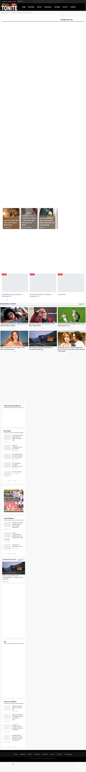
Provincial (37, 754)
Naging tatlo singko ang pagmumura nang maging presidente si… (17, 525)
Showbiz (45, 754)
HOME (24, 7)
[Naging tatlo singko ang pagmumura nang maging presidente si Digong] (7, 524)
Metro (30, 754)
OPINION (73, 7)
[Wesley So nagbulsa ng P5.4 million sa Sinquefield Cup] (43, 283)
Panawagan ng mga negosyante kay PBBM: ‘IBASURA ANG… (17, 438)
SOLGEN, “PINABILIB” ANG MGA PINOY (17, 447)
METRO (39, 7)
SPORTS (65, 7)
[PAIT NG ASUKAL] (7, 474)
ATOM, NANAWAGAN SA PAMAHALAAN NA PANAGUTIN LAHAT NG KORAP (13, 536)
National (22, 754)
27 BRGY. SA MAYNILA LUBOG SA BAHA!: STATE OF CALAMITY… (17, 727)
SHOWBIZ (57, 7)
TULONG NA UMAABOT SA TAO (17, 545)
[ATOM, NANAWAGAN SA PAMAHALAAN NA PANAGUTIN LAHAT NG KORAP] (7, 535)
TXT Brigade (68, 754)
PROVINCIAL (48, 7)
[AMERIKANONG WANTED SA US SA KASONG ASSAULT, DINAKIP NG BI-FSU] (7, 737)
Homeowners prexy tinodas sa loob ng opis (17, 707)
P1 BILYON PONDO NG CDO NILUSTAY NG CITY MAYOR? (17, 456)
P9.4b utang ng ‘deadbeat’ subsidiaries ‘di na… (17, 464)
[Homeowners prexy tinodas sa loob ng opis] (7, 708)
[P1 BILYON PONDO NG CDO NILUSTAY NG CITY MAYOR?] (7, 456)
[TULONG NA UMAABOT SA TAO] (7, 547)
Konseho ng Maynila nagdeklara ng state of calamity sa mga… (17, 717)
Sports (4, 274)
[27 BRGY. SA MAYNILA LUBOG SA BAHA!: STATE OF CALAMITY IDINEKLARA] (7, 727)
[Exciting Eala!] (71, 283)
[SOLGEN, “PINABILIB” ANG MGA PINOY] (7, 447)
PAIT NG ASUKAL (17, 472)
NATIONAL (31, 7)
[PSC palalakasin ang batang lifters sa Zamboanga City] (15, 283)
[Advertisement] (43, 379)
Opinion (59, 754)
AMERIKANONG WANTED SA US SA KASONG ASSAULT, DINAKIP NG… (17, 738)
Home (16, 754)
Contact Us (20, 1)
